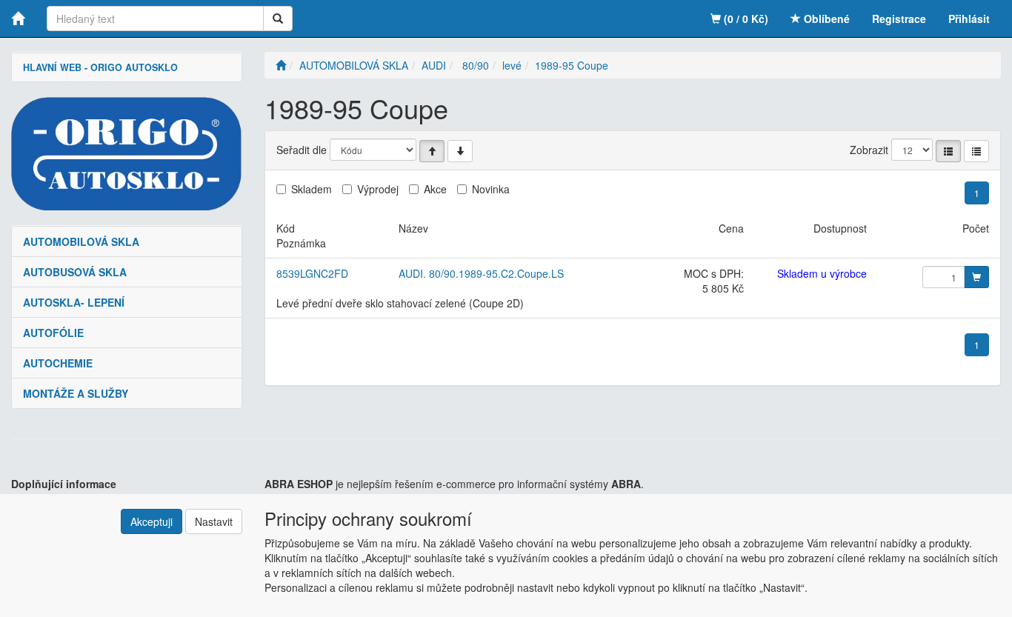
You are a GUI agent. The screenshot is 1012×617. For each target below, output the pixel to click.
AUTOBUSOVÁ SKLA (75, 271)
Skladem (311, 188)
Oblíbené (825, 18)
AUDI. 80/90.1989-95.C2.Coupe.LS (481, 273)
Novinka (491, 188)
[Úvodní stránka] (281, 65)
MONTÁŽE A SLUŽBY (75, 393)
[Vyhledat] (278, 18)
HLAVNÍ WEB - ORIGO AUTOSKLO (100, 67)
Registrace (899, 18)
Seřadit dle (301, 149)
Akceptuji (151, 521)
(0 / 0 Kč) (744, 18)
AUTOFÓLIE (53, 332)
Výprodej (378, 188)
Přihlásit (969, 18)
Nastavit (214, 521)
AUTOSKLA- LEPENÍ (73, 302)
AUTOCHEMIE (58, 363)
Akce (435, 188)
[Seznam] (948, 151)
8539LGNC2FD (312, 273)
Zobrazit (869, 149)
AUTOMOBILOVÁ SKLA (81, 241)
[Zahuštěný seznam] (976, 151)
